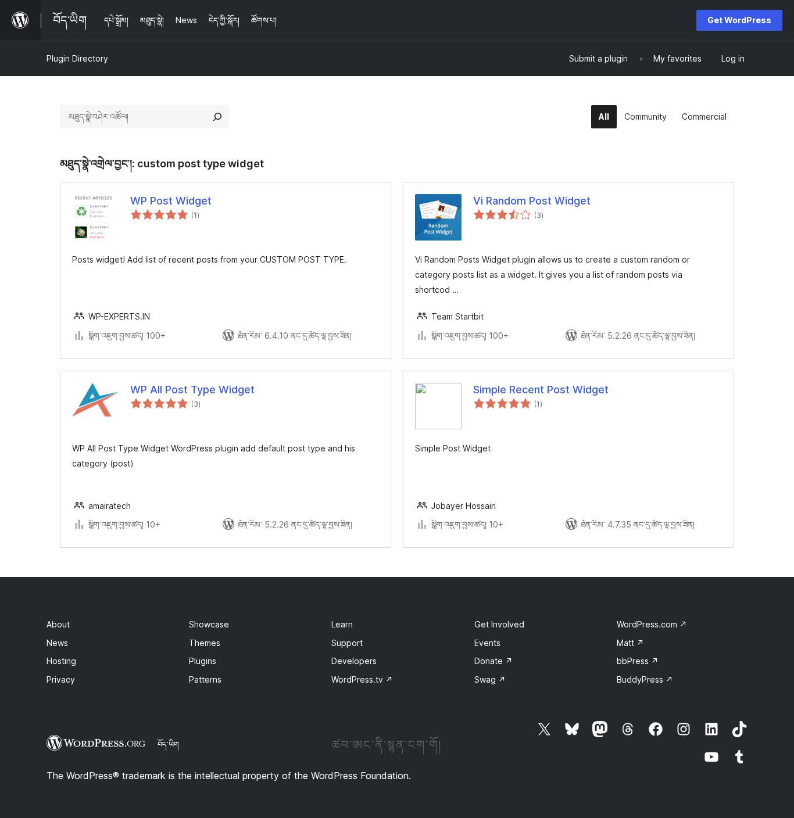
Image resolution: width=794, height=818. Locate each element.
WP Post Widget (171, 201)
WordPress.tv (362, 679)
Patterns (205, 679)
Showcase (209, 624)
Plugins (202, 661)
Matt (630, 643)
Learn (342, 624)
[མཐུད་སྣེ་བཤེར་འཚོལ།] (217, 116)
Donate (493, 661)
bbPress (638, 661)
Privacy (61, 679)
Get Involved (499, 624)
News (57, 643)
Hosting (61, 661)
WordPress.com (652, 624)
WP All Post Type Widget (192, 389)
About (58, 624)
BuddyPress (645, 679)
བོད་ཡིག (168, 744)
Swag (490, 679)
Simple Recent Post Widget (541, 389)
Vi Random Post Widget (532, 201)
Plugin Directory (77, 58)
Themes (204, 643)
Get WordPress (739, 20)
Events (487, 643)
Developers (354, 661)
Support (347, 643)
